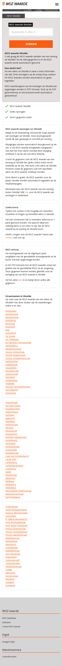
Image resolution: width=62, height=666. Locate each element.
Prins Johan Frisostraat (16, 525)
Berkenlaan (10, 311)
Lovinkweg (10, 468)
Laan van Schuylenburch (17, 456)
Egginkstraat (11, 364)
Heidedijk (9, 383)
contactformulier (9, 656)
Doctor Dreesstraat (15, 352)
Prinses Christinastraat (16, 531)
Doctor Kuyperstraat (15, 355)
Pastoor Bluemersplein (16, 512)
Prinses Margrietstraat (16, 535)
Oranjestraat (11, 506)
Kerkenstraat (11, 424)
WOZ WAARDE (16, 3)
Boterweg (10, 326)
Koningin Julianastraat (15, 437)
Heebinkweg (11, 380)
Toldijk (8, 569)
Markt (8, 471)
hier (26, 192)
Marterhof (10, 478)
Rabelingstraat (12, 538)
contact (9, 237)
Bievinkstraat (11, 314)
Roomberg (10, 544)
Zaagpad (9, 582)
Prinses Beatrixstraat (15, 528)
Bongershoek (12, 317)
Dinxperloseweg (13, 348)
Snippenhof (10, 557)
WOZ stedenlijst (9, 618)
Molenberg (10, 484)
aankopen (6, 622)
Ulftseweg (10, 572)
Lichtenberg (11, 462)
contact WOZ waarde (11, 626)
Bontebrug (10, 320)
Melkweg (9, 481)
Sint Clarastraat (12, 553)
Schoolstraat (11, 547)
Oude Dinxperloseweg (16, 509)
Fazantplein (11, 367)
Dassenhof (10, 333)
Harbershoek (11, 374)
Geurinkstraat (12, 370)
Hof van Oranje (12, 405)
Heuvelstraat (11, 402)
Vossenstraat (11, 576)
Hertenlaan (10, 393)
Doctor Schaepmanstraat (17, 358)
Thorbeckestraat (13, 566)
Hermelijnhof (11, 389)
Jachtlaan (9, 415)
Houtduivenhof (12, 408)
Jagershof (10, 418)
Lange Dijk (10, 459)
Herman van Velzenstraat (17, 386)
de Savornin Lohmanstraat (18, 342)
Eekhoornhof (11, 361)
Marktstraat (11, 475)
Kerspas (9, 427)
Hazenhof (10, 377)
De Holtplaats (12, 339)
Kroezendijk (11, 449)
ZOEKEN (31, 44)
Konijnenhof (11, 434)
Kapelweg (10, 421)
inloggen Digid (8, 641)
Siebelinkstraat (12, 550)
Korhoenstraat (12, 446)
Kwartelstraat (12, 453)
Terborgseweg (12, 563)
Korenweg (10, 443)
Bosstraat (10, 323)
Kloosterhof (11, 430)
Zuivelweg (10, 585)
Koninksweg (11, 440)
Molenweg (10, 487)
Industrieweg (11, 412)
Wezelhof (10, 579)
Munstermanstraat (14, 494)
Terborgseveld (12, 560)
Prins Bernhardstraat (15, 522)
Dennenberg (11, 345)
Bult (7, 329)
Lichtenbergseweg (14, 465)
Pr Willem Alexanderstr (16, 519)
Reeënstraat (11, 541)
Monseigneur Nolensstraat (18, 490)
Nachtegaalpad (12, 497)
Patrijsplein (10, 516)
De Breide (10, 336)
